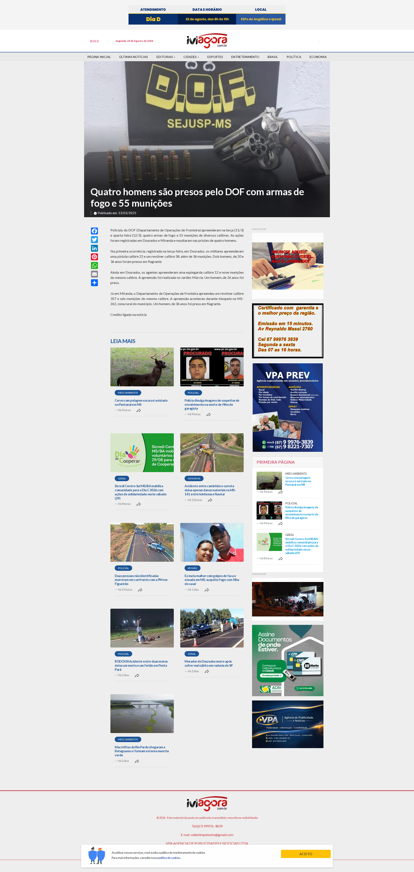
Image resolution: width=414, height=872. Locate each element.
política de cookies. (169, 858)
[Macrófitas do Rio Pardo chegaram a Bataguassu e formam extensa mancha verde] (142, 713)
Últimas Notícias (133, 57)
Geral (122, 478)
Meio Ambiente (128, 392)
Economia (318, 57)
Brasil (273, 57)
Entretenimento (245, 57)
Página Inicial (99, 57)
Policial (193, 392)
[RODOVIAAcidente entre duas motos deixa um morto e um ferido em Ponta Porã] (142, 628)
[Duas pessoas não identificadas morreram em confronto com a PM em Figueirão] (142, 542)
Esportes (215, 57)
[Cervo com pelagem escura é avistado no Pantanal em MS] (142, 367)
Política (294, 57)
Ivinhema (194, 478)
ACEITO (306, 854)
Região (192, 568)
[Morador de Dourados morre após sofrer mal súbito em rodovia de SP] (212, 628)
